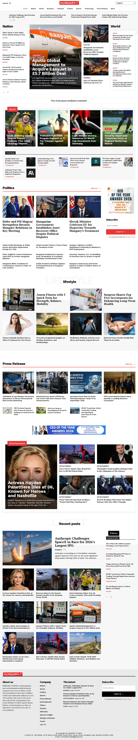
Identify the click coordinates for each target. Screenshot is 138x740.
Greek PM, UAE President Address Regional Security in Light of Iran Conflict (13, 69)
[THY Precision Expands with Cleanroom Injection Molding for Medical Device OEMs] (7, 410)
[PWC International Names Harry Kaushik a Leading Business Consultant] (119, 383)
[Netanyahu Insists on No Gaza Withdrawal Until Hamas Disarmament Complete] (18, 643)
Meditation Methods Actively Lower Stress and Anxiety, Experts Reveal (85, 339)
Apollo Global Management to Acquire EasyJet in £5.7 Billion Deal (51, 67)
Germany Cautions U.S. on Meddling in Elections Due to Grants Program (85, 255)
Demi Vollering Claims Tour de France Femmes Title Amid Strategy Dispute (115, 16)
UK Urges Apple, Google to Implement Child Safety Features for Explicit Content (112, 161)
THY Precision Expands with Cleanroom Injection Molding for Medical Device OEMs (24, 411)
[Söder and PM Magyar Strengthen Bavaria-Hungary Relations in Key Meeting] (18, 207)
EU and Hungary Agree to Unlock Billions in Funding (118, 587)
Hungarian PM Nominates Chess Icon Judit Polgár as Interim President (14, 57)
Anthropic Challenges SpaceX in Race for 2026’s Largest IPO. (22, 16)
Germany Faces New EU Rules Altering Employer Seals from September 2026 (83, 398)
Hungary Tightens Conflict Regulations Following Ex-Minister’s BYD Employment (85, 247)
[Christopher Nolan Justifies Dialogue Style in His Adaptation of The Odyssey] (115, 454)
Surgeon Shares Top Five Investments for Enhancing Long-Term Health (119, 299)
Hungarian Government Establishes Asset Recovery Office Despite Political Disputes (94, 50)
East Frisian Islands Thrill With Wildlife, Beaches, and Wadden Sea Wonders (85, 659)
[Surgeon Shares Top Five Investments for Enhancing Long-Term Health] (86, 300)
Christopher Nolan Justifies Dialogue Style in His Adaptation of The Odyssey (115, 470)
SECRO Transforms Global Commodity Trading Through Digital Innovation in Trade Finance (91, 412)
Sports (11, 131)
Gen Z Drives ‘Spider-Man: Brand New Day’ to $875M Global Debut (75, 470)
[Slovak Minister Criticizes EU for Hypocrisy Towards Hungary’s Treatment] (85, 207)
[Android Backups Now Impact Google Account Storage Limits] (63, 161)
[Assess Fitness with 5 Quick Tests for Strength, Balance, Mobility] (18, 300)
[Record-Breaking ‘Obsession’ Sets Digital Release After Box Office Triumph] (115, 485)
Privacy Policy (130, 237)
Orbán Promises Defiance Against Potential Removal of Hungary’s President (50, 266)
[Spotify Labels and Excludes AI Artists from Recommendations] (30, 161)
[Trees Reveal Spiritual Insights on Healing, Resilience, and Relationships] (52, 324)
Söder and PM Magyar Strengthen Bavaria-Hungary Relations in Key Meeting (18, 226)
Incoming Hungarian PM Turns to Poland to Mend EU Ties (118, 555)
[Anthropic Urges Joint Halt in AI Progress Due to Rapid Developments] (30, 173)
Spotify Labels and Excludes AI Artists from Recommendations (14, 161)
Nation (5, 38)
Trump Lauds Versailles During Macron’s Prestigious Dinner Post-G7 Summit (122, 72)
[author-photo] (65, 550)
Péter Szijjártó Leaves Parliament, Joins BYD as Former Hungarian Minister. (17, 256)
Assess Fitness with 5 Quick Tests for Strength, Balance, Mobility (51, 299)
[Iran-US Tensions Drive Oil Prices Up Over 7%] (96, 66)
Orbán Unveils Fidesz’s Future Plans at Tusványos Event (51, 246)
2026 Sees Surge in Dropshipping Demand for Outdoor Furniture (57, 410)
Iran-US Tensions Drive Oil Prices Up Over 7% (93, 81)
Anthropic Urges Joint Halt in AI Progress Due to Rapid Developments (14, 172)
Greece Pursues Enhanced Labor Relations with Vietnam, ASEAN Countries (14, 82)
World (115, 33)
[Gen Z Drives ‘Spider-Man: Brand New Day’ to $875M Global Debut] (77, 454)
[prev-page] (10, 20)
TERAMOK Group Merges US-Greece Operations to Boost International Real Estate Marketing (18, 398)
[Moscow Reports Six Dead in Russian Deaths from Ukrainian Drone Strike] (51, 579)
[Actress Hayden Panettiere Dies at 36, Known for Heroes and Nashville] (31, 476)
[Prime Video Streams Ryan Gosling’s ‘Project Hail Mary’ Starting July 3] (77, 485)
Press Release (111, 581)
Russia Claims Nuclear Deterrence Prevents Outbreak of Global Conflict (121, 60)
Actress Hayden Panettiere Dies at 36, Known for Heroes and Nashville (53, 16)
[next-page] (14, 20)
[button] (7, 3)
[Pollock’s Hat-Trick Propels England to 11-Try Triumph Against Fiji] (53, 128)
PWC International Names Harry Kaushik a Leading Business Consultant (117, 398)
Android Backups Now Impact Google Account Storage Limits (46, 161)
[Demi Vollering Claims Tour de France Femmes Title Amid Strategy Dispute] (20, 128)
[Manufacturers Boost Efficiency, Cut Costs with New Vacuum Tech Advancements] (52, 383)
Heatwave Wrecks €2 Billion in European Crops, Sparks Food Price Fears (14, 45)
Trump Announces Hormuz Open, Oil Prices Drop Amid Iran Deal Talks (119, 565)
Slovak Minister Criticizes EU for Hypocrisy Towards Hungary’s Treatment (84, 226)
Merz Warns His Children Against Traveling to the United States (118, 545)
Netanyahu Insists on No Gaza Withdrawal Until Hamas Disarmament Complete (122, 48)
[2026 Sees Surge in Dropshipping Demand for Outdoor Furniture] (41, 410)
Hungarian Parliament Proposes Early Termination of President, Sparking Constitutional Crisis (49, 256)
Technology (9, 165)
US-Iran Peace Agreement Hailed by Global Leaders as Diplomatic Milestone (123, 84)
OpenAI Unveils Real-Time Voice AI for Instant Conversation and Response (79, 161)
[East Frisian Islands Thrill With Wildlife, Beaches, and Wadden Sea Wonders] (85, 643)
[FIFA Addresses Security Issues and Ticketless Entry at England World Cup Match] (118, 128)
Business (36, 55)
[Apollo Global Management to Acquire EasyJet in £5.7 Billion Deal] (85, 612)
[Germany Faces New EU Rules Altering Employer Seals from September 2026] (86, 383)
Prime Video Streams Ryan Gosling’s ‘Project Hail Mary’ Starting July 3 (74, 501)
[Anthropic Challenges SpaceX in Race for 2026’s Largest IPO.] (27, 548)
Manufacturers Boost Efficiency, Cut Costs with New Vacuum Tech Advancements (51, 398)
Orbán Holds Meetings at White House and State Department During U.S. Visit (16, 247)
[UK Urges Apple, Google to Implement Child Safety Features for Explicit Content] (128, 161)
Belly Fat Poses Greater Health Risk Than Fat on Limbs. (119, 339)
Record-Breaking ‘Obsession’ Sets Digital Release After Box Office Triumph (114, 501)
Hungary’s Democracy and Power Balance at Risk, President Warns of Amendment (85, 266)
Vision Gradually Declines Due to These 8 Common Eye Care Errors (17, 339)
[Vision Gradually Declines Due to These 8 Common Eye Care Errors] (18, 324)
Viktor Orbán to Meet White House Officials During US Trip (14, 34)
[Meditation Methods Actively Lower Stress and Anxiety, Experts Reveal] (86, 324)
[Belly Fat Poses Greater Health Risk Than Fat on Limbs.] (119, 324)
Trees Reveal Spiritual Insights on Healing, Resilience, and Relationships (50, 340)
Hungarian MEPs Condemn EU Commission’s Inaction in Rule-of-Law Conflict (17, 266)
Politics (87, 45)
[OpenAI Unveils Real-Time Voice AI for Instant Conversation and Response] (95, 161)
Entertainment (65, 466)
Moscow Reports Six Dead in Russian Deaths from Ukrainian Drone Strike (84, 16)
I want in (119, 232)
